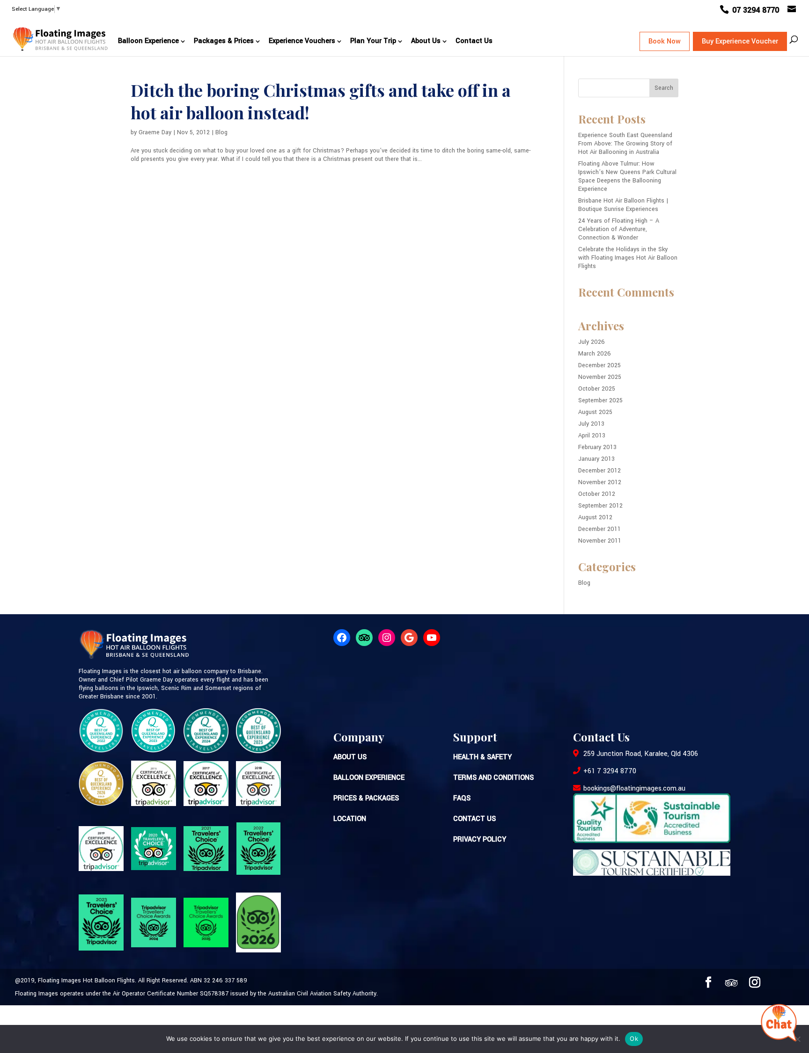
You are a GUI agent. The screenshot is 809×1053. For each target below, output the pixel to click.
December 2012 (599, 470)
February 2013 (597, 447)
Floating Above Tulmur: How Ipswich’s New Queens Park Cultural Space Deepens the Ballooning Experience (627, 176)
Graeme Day (155, 132)
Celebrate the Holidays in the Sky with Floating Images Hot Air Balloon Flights (627, 257)
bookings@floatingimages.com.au (634, 788)
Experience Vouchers (302, 41)
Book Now (664, 41)
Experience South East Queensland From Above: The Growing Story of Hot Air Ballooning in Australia (625, 143)
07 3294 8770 (756, 10)
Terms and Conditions (493, 778)
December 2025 (599, 365)
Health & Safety (482, 757)
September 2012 (600, 505)
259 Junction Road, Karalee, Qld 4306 (639, 754)
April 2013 (591, 435)
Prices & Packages (366, 798)
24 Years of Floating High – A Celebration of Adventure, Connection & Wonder (618, 229)
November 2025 (599, 377)
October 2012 (596, 494)
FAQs (462, 798)
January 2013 (596, 459)
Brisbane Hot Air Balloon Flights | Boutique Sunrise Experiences (623, 204)
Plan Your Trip (373, 41)
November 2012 (599, 482)
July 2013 (591, 424)
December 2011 (599, 529)
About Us (426, 41)
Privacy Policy (479, 839)
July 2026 (591, 342)
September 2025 (600, 400)
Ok (634, 1038)
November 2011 (599, 541)
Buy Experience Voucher (740, 41)
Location (349, 819)
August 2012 (595, 517)
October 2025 (596, 389)
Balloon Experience (148, 41)
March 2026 (594, 353)
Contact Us (474, 41)
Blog (221, 132)
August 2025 (595, 412)
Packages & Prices (224, 41)
